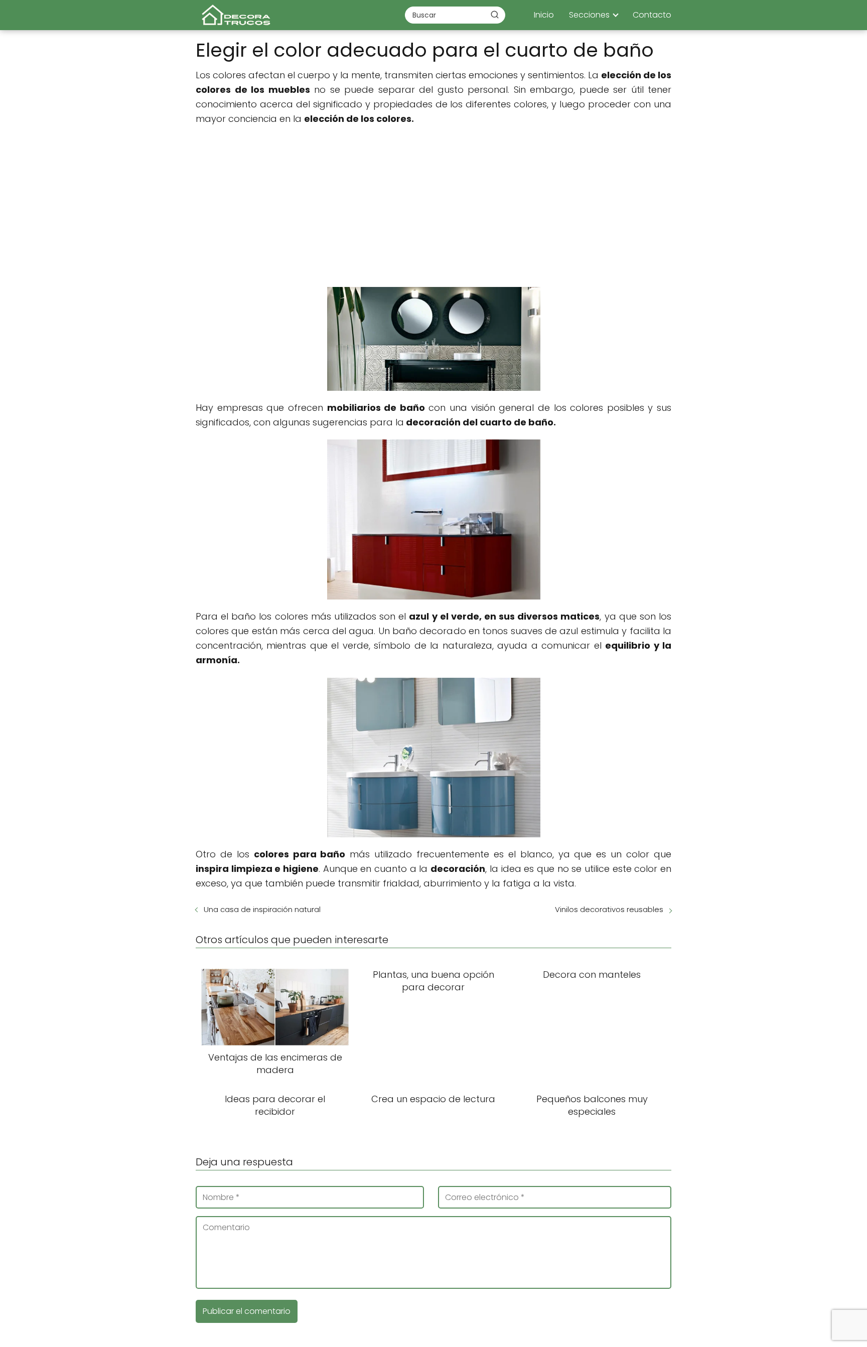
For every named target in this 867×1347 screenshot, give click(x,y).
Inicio (544, 15)
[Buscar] (494, 15)
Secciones (589, 15)
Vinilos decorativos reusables (609, 909)
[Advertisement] (433, 206)
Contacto (652, 15)
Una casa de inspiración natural (262, 909)
